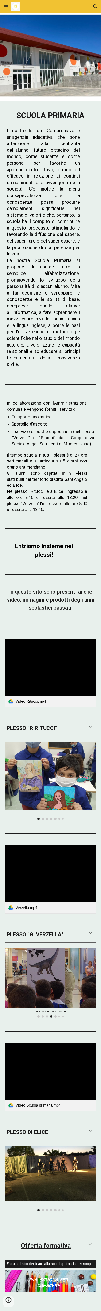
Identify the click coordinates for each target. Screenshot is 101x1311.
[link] (50, 673)
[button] (5, 6)
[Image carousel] (50, 781)
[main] (50, 115)
